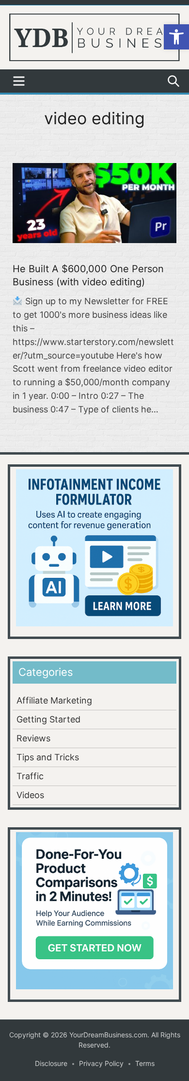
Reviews (33, 738)
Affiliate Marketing (54, 700)
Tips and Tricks (47, 757)
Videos (30, 795)
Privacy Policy (101, 1063)
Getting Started (48, 719)
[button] (176, 36)
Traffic (30, 776)
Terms (145, 1063)
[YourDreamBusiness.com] (94, 37)
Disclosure (51, 1063)
